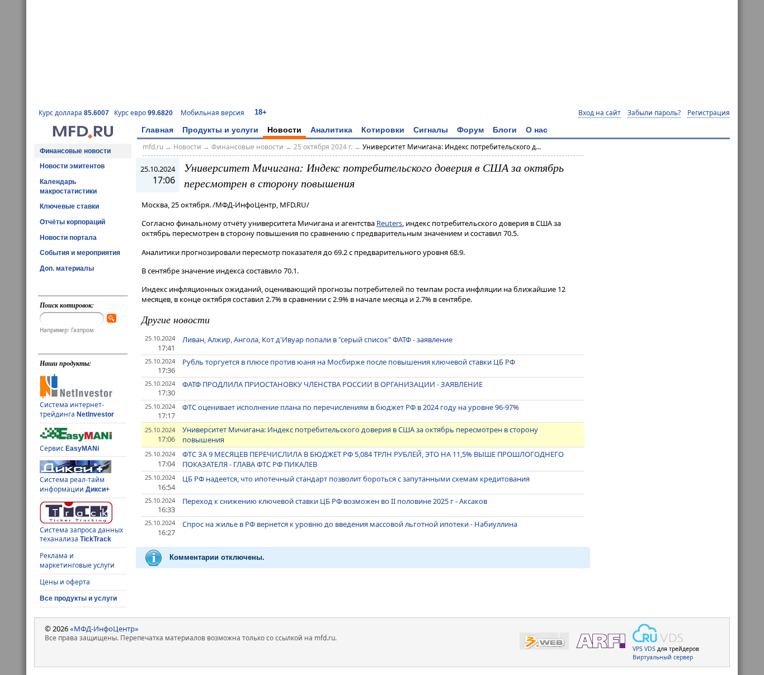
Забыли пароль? (654, 112)
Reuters (389, 223)
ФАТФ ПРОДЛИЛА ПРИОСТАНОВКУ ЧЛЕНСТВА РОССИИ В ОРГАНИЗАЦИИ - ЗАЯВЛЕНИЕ (332, 384)
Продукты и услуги (220, 129)
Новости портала (68, 238)
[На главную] (83, 136)
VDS (649, 649)
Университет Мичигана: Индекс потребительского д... (451, 147)
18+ (260, 112)
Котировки (382, 129)
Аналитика (331, 129)
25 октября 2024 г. (323, 147)
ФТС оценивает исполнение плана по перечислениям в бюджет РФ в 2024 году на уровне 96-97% (350, 407)
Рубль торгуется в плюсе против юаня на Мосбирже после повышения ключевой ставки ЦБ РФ (348, 362)
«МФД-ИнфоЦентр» (104, 629)
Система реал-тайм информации (75, 484)
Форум (470, 129)
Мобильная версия (212, 112)
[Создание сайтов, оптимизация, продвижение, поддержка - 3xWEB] (544, 641)
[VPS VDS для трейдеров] (658, 633)
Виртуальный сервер (663, 657)
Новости (284, 129)
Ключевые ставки (69, 206)
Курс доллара (74, 112)
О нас (537, 129)
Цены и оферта (65, 582)
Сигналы (430, 129)
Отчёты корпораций (72, 222)
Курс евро (143, 112)
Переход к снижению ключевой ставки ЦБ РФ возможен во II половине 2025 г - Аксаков (334, 501)
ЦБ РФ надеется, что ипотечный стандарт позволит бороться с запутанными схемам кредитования (356, 479)
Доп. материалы (67, 268)
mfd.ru (153, 147)
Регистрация (708, 112)
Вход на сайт (599, 112)
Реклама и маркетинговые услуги (77, 560)
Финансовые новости (75, 151)
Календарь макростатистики (68, 186)
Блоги (505, 129)
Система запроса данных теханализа (81, 534)
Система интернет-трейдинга (77, 409)
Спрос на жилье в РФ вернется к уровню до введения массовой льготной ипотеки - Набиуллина (349, 524)
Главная (157, 129)
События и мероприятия (80, 253)
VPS (638, 649)
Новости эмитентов (72, 166)
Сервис (69, 448)
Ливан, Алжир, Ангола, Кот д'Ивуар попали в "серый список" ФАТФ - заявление (317, 339)
